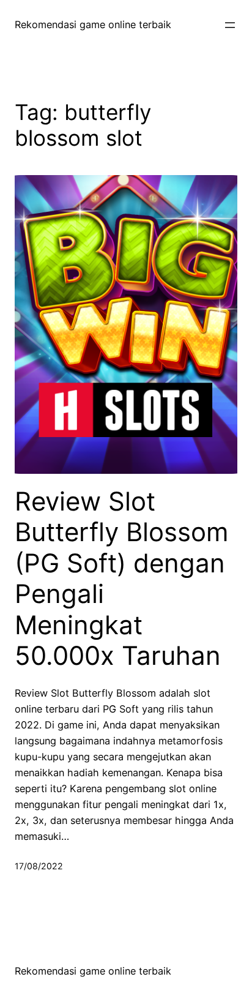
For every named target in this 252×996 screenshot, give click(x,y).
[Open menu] (230, 25)
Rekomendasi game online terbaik (93, 24)
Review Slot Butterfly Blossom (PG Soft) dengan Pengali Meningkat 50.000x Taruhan (122, 578)
